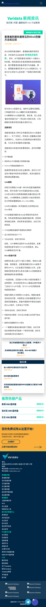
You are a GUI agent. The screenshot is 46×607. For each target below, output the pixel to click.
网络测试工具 (6, 509)
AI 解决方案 (6, 549)
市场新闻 (5, 575)
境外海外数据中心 (8, 512)
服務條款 (23, 604)
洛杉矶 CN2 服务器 (10, 411)
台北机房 (5, 520)
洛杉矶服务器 (6, 480)
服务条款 (5, 560)
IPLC (3, 503)
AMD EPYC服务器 (8, 555)
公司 (3, 557)
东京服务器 (6, 483)
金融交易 (5, 546)
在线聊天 (11, 442)
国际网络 (5, 563)
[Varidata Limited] (10, 3)
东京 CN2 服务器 (9, 417)
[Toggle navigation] (41, 3)
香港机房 (5, 515)
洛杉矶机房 (6, 518)
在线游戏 (5, 537)
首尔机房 (5, 523)
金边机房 (5, 529)
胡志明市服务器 (7, 492)
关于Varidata (6, 566)
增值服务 (5, 498)
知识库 (4, 577)
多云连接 (5, 506)
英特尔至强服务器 (8, 552)
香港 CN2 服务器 (9, 404)
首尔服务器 (6, 489)
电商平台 (5, 543)
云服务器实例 (6, 500)
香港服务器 (6, 478)
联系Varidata (6, 569)
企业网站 (5, 535)
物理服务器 (6, 475)
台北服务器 (6, 486)
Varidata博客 (6, 572)
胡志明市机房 (6, 526)
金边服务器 (6, 495)
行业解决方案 (6, 532)
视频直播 (5, 540)
